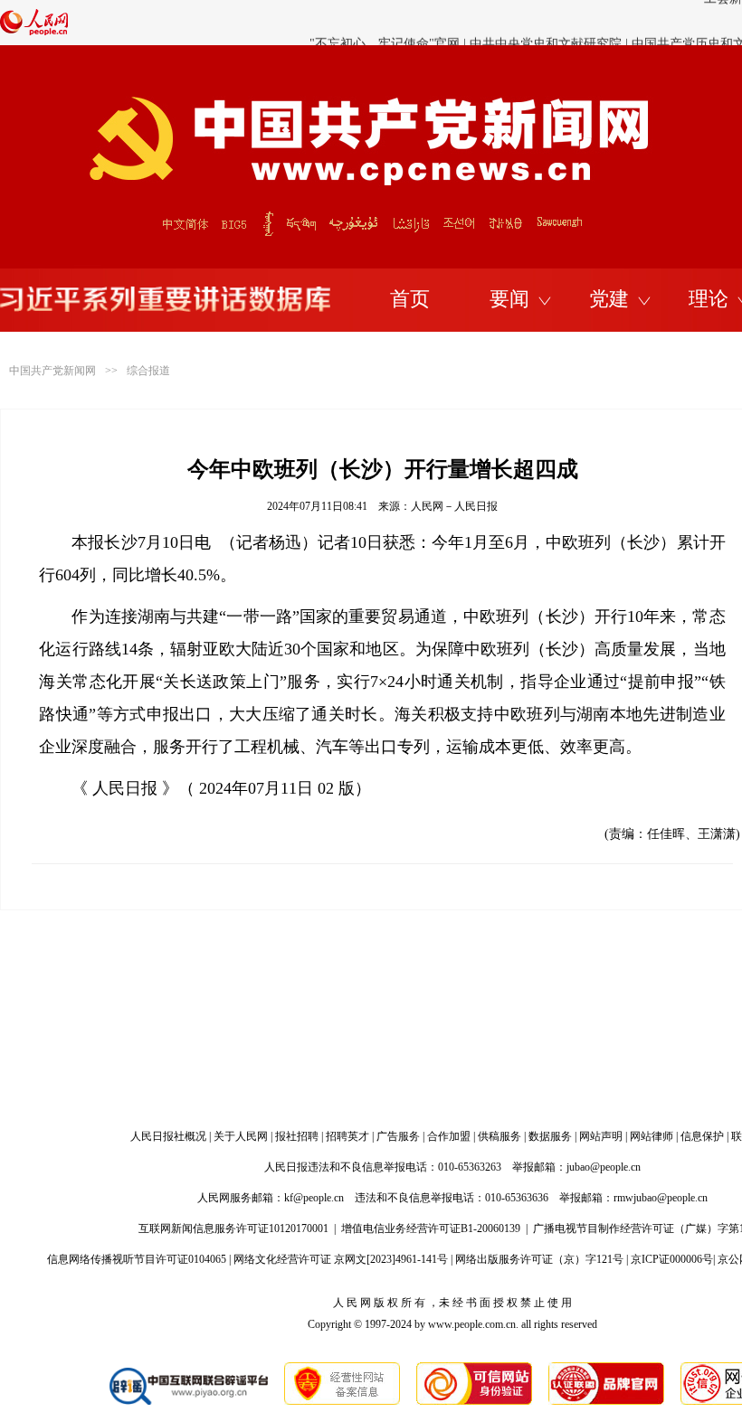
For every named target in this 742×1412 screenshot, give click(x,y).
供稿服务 (499, 1136)
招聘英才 (347, 1136)
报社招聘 (297, 1136)
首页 (410, 298)
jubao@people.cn (603, 1167)
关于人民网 (241, 1136)
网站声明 (601, 1136)
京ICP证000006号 (672, 1259)
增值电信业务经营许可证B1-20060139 (430, 1228)
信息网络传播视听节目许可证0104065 (136, 1259)
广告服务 (398, 1136)
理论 (708, 298)
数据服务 (550, 1136)
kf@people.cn (314, 1197)
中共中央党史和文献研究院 (546, 24)
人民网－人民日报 (454, 506)
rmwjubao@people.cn (661, 1197)
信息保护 (702, 1136)
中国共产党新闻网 (52, 370)
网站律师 (651, 1136)
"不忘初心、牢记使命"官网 (384, 24)
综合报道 (148, 370)
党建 (609, 298)
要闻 (509, 298)
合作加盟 (449, 1136)
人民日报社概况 (168, 1136)
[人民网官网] (34, 31)
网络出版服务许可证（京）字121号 (539, 1259)
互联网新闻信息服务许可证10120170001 (233, 1228)
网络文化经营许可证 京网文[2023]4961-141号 (340, 1259)
